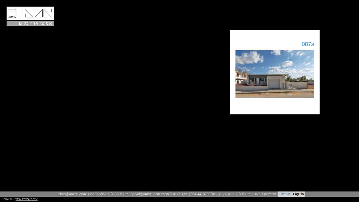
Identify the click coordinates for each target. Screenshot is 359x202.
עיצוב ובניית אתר (27, 199)
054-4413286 (200, 194)
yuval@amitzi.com (146, 194)
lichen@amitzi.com (71, 194)
